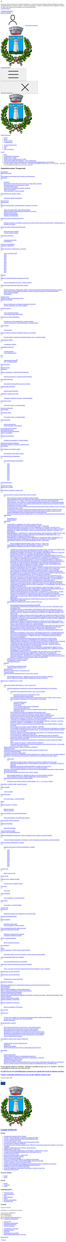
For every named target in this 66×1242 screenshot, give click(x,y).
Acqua (5, 146)
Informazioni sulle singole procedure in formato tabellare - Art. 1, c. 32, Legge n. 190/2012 (30, 781)
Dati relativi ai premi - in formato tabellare (14, 405)
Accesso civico (4, 1013)
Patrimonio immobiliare (7, 823)
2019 (5, 263)
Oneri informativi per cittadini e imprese (11, 193)
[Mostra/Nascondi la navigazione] (13, 74)
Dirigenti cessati (5, 297)
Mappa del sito (4, 1237)
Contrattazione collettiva (7, 340)
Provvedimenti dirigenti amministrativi (10, 456)
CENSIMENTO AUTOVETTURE (13, 1059)
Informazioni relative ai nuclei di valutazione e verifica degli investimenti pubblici (24, 954)
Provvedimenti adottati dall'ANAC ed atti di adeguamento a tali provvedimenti (24, 1034)
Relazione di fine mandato (10, 212)
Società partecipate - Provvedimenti (13, 425)
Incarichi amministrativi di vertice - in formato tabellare (18, 282)
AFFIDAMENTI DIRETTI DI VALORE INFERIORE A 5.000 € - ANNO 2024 (28, 540)
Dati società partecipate (10, 424)
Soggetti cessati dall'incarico (11, 215)
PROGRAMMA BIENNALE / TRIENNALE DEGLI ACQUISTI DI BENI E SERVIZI (30, 676)
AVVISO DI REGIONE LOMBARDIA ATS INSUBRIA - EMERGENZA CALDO (26, 1150)
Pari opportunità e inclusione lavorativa (17, 660)
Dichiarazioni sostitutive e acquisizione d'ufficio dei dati (15, 444)
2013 (5, 272)
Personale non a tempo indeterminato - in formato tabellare (18, 321)
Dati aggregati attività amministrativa (10, 431)
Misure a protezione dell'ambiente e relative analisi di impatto (16, 990)
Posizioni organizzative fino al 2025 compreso (15, 305)
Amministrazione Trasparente (11, 156)
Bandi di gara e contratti (10, 157)
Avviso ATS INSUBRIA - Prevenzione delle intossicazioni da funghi (21, 1142)
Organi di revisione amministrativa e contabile (12, 842)
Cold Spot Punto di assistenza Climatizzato (15, 1143)
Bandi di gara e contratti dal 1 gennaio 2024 (12, 490)
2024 (5, 256)
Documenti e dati (8, 1201)
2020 (5, 262)
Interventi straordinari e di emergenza (10, 999)
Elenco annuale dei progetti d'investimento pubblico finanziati (22, 498)
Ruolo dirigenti (8, 294)
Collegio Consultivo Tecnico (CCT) (16, 667)
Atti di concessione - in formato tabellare (14, 799)
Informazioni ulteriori (19, 710)
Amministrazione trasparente (11, 1228)
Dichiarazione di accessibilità (11, 1233)
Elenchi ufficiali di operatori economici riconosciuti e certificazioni (21, 747)
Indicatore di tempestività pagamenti (10, 929)
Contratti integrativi (9, 351)
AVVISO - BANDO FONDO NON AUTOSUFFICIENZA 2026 (21, 1139)
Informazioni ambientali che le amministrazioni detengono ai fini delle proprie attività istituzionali (25, 985)
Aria (5, 148)
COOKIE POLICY (6, 8)
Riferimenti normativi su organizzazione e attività (16, 185)
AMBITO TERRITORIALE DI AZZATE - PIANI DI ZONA (20, 1147)
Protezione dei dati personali (11, 1169)
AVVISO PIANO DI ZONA (11, 1153)
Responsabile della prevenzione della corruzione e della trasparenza (21, 1030)
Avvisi (5, 1186)
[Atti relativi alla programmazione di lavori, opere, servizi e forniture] (27, 691)
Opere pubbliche (5, 945)
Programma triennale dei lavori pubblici (24, 696)
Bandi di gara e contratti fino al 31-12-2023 (15, 159)
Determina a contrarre (19, 703)
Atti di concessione (5, 794)
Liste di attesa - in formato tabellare (13, 905)
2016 (5, 268)
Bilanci (2, 801)
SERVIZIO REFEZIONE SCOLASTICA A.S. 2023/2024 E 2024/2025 (28, 768)
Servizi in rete (4, 909)
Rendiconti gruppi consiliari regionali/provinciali (13, 227)
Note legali (6, 1231)
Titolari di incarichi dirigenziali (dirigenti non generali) (14, 285)
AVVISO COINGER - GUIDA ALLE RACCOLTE (17, 1162)
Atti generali (4, 177)
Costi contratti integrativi (10, 353)
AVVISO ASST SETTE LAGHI (12, 1140)
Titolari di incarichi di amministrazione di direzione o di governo (20, 211)
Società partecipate (5, 419)
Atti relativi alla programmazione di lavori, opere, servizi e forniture (21, 673)
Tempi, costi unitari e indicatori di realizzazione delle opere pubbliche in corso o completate (27, 968)
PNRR (2, 948)
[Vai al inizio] (1, 1080)
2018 (5, 265)
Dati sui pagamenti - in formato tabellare (14, 925)
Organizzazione (5, 202)
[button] (5, 138)
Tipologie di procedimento (7, 436)
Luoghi (6, 1176)
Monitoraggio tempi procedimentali (10, 443)
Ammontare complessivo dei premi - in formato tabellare (18, 398)
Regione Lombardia (6, 13)
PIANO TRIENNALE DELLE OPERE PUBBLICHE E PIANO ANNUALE (27, 678)
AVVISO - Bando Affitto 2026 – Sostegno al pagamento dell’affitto (21, 1137)
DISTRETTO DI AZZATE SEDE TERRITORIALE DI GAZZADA (22, 1165)
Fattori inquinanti (5, 988)
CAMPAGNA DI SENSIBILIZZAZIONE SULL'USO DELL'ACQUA (22, 1152)
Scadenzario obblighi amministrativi (13, 198)
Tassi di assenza (5, 325)
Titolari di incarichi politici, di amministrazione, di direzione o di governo (19, 205)
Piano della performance (7, 379)
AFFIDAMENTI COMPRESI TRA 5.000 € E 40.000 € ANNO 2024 (25, 546)
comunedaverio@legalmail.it (11, 1219)
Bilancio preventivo (9, 809)
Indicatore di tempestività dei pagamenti (14, 934)
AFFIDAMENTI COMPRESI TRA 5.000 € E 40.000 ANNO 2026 (24, 524)
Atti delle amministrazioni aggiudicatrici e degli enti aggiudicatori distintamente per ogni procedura (29, 162)
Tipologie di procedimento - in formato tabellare (16, 440)
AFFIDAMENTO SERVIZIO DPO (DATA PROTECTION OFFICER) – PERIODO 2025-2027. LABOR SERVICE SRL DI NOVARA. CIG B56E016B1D (35, 645)
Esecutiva (6, 663)
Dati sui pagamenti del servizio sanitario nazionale (13, 928)
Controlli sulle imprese (6, 482)
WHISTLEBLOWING (10, 1054)
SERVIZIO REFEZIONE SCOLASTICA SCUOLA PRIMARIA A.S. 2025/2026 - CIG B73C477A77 (33, 527)
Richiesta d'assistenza (9, 1226)
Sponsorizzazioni (8, 669)
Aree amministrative (9, 1194)
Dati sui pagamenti (5, 919)
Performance (4, 369)
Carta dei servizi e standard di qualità (10, 879)
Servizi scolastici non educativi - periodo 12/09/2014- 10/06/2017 (26, 742)
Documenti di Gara (12, 518)
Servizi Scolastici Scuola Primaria (12, 1158)
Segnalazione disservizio (10, 1224)
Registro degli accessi (9, 1020)
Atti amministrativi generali (11, 186)
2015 (5, 269)
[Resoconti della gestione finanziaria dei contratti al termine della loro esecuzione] (31, 716)
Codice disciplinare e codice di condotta (14, 191)
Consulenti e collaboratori (7, 245)
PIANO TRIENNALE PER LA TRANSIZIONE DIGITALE (20, 1056)
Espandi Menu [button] (4, 171)
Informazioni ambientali (7, 982)
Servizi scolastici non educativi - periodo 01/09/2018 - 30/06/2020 (27, 726)
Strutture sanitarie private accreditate (10, 998)
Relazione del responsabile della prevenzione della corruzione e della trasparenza (24, 1033)
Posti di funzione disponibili (11, 292)
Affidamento (7, 521)
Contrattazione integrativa (7, 347)
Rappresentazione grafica (7, 430)
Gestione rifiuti (4, 907)
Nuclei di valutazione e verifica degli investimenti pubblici (15, 950)
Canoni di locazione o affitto (8, 830)
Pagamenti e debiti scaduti (10, 924)
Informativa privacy (9, 1230)
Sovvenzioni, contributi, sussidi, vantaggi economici (14, 784)
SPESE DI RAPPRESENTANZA (13, 1060)
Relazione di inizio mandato (11, 214)
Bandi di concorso (5, 364)
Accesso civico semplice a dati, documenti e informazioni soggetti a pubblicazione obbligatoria (28, 1017)
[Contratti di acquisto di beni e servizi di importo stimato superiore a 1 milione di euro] (32, 715)
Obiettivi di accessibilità (10, 1046)
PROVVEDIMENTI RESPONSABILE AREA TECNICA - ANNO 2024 (29, 543)
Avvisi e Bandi (17, 705)
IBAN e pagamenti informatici (8, 938)
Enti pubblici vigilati (6, 412)
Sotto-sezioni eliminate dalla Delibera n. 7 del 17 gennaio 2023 (20, 160)
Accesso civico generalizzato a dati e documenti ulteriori (18, 1018)
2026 (8, 850)
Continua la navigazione (6, 11)
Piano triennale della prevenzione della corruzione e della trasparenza (21, 1029)
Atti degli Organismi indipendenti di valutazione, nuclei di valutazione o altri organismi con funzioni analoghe (31, 840)
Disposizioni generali (6, 173)
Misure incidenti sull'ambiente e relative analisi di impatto (15, 989)
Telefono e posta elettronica (8, 244)
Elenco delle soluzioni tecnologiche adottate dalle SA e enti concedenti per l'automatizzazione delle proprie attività (36, 513)
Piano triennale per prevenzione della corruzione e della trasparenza (18, 176)
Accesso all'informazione (10, 145)
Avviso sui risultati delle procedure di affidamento (26, 706)
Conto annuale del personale (11, 312)
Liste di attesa (4, 900)
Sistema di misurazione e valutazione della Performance (15, 372)
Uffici (5, 1195)
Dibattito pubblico (11, 520)
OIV (2, 355)
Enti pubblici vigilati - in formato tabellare (14, 417)
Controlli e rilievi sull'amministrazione (10, 832)
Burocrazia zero (5, 201)
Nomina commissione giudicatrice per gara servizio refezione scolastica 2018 (25, 1075)
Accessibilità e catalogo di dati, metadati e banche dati (14, 1039)
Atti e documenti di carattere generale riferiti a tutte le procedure (20, 494)
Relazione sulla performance (8, 386)
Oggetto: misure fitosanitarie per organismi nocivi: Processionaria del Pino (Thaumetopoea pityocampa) (30, 1163)
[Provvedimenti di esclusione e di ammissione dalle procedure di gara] (28, 712)
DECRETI (6, 182)
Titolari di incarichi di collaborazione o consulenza (13, 249)
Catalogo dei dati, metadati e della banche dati (15, 1043)
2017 (5, 266)
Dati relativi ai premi (6, 401)
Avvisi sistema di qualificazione (22, 708)
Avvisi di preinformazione (20, 702)
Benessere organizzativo (7, 408)
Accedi (2, 152)
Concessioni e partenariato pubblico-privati (15, 753)
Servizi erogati (4, 876)
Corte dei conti (4, 869)
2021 (5, 260)
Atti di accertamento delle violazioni (13, 1036)
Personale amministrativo (10, 1200)
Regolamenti (7, 1044)
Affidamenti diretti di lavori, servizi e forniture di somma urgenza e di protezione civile (35, 709)
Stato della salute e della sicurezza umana (11, 993)
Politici (5, 1198)
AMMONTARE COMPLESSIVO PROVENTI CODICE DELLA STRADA (24, 1057)
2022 (5, 259)
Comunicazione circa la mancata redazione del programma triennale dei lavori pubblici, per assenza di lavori (34, 509)
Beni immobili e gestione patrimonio (10, 820)
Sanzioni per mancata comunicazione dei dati (12, 218)
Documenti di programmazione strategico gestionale (17, 188)
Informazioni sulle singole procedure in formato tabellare (18, 778)
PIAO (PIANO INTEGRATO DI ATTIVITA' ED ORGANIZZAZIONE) (23, 183)
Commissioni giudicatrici (13, 661)
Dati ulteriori (4, 1050)
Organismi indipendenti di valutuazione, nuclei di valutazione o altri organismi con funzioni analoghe (26, 835)
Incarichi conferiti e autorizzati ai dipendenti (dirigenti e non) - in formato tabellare (24, 337)
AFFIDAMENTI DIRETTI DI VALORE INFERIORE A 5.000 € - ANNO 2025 (28, 545)
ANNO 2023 (10, 759)
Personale (3, 275)
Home (5, 154)
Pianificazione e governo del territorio (10, 971)
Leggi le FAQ (7, 1221)
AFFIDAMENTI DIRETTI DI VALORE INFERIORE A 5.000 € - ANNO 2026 (28, 526)
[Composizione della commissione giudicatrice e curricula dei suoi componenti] (30, 713)
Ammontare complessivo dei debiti (12, 935)
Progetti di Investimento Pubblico (12, 751)
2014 (5, 270)
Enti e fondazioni (8, 1197)
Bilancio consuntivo (9, 810)
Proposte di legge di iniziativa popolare (14, 1156)
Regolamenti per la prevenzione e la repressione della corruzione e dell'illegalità (24, 1031)
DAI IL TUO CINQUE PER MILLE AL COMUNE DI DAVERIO (21, 1159)
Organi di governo (8, 1192)
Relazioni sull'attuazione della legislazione (11, 992)
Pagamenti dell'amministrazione (9, 916)
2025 (5, 255)
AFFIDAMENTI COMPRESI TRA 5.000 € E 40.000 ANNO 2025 (24, 601)
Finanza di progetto (9, 672)
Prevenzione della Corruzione (8, 1023)
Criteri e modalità (5, 787)
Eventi (5, 1177)
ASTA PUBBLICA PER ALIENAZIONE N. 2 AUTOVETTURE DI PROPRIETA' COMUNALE (36, 559)
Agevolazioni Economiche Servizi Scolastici (15, 1136)
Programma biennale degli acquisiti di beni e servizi (27, 694)
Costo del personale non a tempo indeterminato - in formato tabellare (21, 323)
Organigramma (8, 241)
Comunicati (7, 1185)
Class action (4, 886)
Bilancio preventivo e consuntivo (9, 804)
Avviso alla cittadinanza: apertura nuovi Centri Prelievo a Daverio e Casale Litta (24, 1168)
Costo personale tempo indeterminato (13, 314)
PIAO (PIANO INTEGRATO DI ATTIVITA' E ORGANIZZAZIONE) (22, 1027)
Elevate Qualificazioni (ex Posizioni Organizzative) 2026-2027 (20, 304)
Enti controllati (4, 409)
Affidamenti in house (9, 748)
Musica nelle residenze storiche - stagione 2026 (16, 1155)
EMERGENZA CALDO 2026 (12, 1149)
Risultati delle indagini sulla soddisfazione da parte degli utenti (19, 913)
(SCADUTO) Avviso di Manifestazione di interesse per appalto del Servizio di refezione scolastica (32, 1071)
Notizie (6, 1183)
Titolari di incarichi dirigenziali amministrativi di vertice (15, 278)
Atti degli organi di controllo (11, 233)
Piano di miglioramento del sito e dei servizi (15, 1234)
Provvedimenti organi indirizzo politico (10, 449)
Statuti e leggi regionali (10, 189)
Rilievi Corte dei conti (9, 873)
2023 (5, 257)
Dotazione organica (6, 308)
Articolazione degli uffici (7, 235)
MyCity (4, 1240)
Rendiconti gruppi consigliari (11, 231)
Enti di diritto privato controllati (9, 428)
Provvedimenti (4, 446)
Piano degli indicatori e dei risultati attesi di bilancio (14, 813)
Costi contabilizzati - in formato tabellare (14, 898)
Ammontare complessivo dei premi (9, 393)
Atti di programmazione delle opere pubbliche (12, 957)
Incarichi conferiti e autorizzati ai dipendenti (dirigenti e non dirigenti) (18, 332)
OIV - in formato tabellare (10, 361)
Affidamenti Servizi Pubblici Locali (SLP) (17, 658)
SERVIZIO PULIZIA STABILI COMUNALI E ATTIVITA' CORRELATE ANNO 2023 (33, 762)
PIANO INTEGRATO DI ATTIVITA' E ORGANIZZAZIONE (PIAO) (22, 1047)
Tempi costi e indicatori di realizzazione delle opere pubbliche (16, 964)
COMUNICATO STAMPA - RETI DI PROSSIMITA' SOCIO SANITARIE (23, 1161)
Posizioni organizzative (6, 299)
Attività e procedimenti (6, 432)
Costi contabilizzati (5, 893)
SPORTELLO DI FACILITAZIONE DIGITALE (16, 1166)
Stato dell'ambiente (5, 986)
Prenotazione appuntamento (11, 1223)
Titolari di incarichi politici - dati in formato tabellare (17, 210)
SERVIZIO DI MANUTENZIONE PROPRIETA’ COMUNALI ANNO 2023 (30, 766)
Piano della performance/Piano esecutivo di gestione (17, 383)
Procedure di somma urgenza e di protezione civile (16, 670)
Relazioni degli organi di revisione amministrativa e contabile (19, 847)
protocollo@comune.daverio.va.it (12, 1217)
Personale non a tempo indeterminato (10, 317)
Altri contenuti (4, 1009)
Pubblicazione (7, 515)
